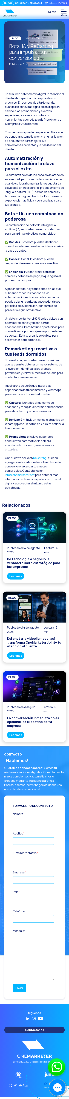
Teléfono (19, 911)
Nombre (19, 814)
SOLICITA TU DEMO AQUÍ (28, 3)
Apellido (18, 833)
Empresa (19, 872)
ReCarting (40, 458)
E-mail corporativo (25, 853)
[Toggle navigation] (63, 11)
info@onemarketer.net (19, 475)
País (16, 892)
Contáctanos (34, 1030)
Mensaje (19, 931)
